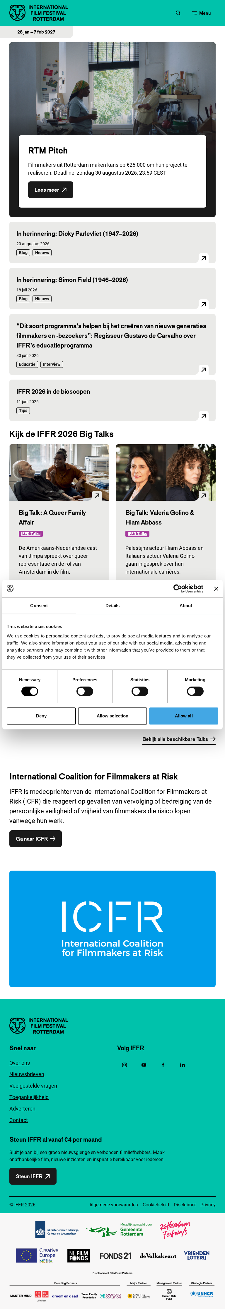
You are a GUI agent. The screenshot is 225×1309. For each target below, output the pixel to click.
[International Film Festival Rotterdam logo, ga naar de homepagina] (38, 13)
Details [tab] (112, 605)
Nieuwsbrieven (26, 1074)
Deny (41, 715)
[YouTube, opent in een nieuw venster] (144, 1065)
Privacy (208, 1205)
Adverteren (22, 1109)
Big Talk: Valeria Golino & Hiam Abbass (159, 517)
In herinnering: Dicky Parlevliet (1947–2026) (77, 233)
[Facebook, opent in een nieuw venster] (163, 1065)
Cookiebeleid (156, 1205)
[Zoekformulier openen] (178, 13)
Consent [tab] (39, 605)
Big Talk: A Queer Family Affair (52, 517)
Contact (18, 1120)
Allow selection (113, 715)
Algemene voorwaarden (113, 1205)
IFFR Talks (30, 533)
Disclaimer (185, 1205)
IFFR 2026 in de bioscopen (53, 391)
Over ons (19, 1063)
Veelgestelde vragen (33, 1086)
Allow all (184, 715)
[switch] (84, 691)
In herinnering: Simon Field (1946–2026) (72, 279)
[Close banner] (216, 589)
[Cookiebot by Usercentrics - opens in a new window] (177, 588)
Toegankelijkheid (29, 1097)
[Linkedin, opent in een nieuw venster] (182, 1065)
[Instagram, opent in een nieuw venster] (124, 1065)
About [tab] (186, 605)
